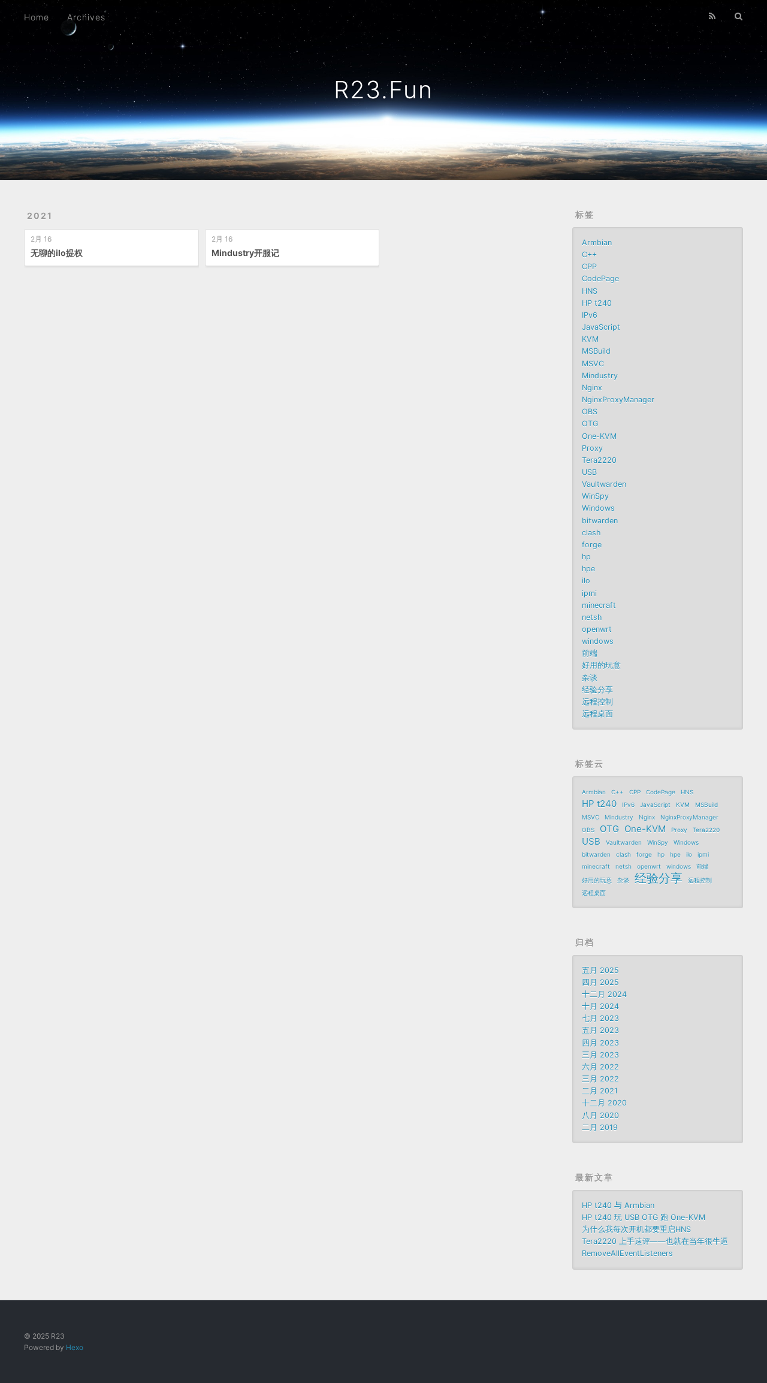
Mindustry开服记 (245, 253)
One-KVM (599, 436)
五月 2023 (600, 1030)
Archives (86, 17)
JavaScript (601, 327)
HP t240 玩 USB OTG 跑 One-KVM (643, 1217)
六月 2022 (600, 1066)
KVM (590, 339)
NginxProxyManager (618, 399)
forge (592, 544)
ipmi (589, 593)
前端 (589, 653)
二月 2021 (600, 1090)
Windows (598, 508)
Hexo (74, 1347)
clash (591, 532)
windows (598, 641)
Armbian (597, 242)
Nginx (592, 387)
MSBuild (596, 350)
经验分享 (597, 689)
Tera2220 (599, 460)
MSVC (593, 363)
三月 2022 (600, 1078)
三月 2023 (600, 1054)
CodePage (600, 278)
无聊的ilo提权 (57, 253)
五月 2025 (600, 970)
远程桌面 (597, 713)
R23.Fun (383, 89)
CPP (589, 266)
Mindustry (600, 375)
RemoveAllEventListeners (627, 1253)
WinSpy (595, 496)
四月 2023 (600, 1042)
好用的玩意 (601, 665)
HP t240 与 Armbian (618, 1205)
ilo (586, 580)
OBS (589, 411)
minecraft (599, 605)
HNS (589, 291)
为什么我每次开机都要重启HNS (636, 1229)
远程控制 (597, 701)
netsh (592, 617)
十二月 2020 (604, 1102)
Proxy (592, 448)
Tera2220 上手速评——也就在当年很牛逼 (655, 1241)
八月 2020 (600, 1115)
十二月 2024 (604, 994)
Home (36, 17)
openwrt (597, 629)
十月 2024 (600, 1006)
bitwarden (600, 520)
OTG (590, 423)
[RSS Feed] (712, 16)
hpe (588, 568)
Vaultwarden (604, 484)
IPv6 (589, 315)
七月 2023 (600, 1018)
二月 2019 (600, 1127)
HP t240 (597, 303)
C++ (589, 254)
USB (589, 472)
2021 (40, 215)
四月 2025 (600, 982)
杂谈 (589, 677)
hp (586, 556)
